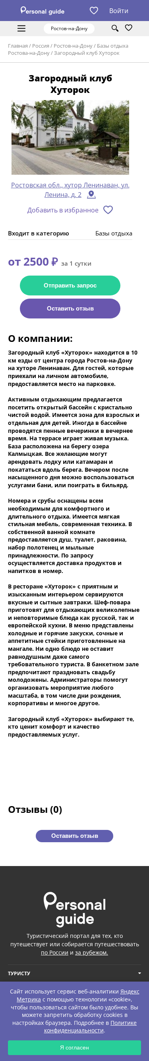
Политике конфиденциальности (90, 1026)
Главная (18, 45)
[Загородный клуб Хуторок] (70, 137)
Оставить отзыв (70, 308)
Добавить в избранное (63, 210)
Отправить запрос (70, 285)
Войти (118, 10)
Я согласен (74, 1047)
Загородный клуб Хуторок (87, 52)
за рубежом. (91, 952)
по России (54, 952)
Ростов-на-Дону (73, 45)
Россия (40, 45)
